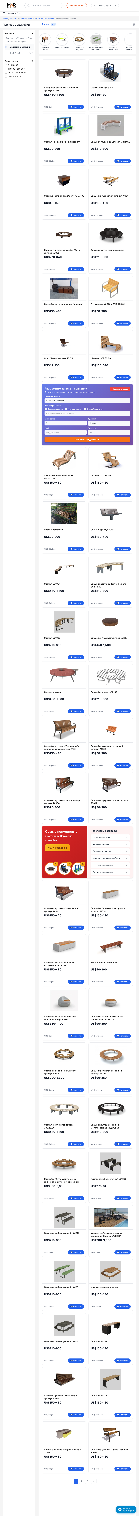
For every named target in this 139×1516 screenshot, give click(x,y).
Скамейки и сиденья (46, 18)
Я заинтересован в (53, 405)
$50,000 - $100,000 (17, 72)
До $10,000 (13, 65)
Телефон (92, 428)
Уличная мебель (26, 18)
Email (47, 428)
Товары (48, 24)
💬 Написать (75, 107)
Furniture (14, 18)
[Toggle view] (133, 25)
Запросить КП (76, 5)
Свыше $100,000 (15, 76)
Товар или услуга (52, 396)
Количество (50, 419)
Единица (92, 419)
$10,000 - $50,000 (16, 69)
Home (5, 18)
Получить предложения (87, 439)
